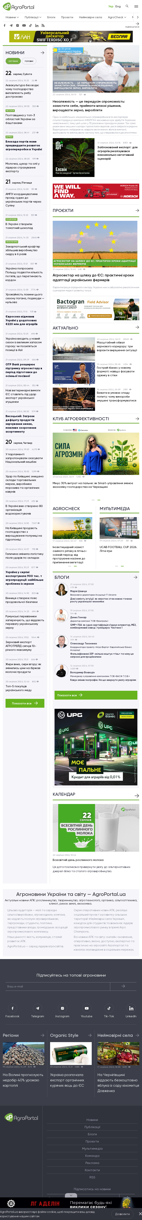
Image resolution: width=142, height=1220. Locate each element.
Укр (110, 6)
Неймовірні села (90, 17)
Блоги (51, 17)
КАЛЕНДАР (64, 794)
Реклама (92, 1163)
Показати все (22, 703)
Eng (118, 6)
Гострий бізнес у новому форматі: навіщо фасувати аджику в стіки (115, 371)
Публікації (92, 1127)
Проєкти (67, 17)
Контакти (92, 1170)
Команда (92, 1155)
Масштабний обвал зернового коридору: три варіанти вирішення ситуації (117, 346)
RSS (92, 1177)
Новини (92, 1119)
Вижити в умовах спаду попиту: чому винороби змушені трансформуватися (116, 396)
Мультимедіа (92, 1148)
